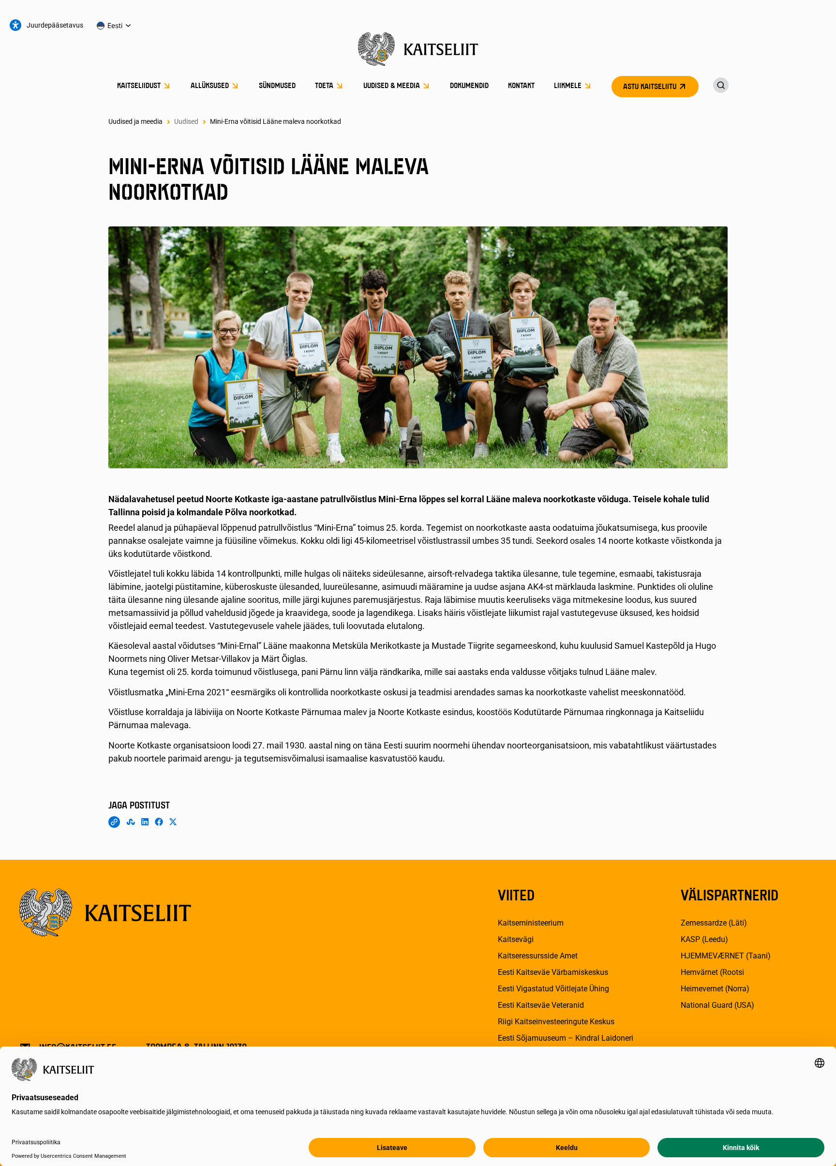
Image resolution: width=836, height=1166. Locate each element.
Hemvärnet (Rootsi (712, 972)
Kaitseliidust (139, 86)
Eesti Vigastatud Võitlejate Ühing (553, 988)
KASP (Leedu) (704, 939)
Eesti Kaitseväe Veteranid (541, 1005)
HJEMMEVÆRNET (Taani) (726, 955)
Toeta (324, 86)
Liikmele (568, 86)
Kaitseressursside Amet (538, 955)
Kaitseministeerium (531, 922)
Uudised (186, 121)
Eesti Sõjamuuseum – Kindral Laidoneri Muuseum (565, 1043)
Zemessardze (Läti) (714, 922)
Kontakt (521, 86)
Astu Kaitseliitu (649, 87)
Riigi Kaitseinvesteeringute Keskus (556, 1021)
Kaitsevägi (516, 939)
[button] (114, 25)
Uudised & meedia (391, 86)
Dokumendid (469, 86)
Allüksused (210, 86)
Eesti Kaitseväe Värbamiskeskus (553, 972)
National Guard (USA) (717, 1005)
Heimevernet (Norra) (715, 988)
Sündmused (277, 86)
